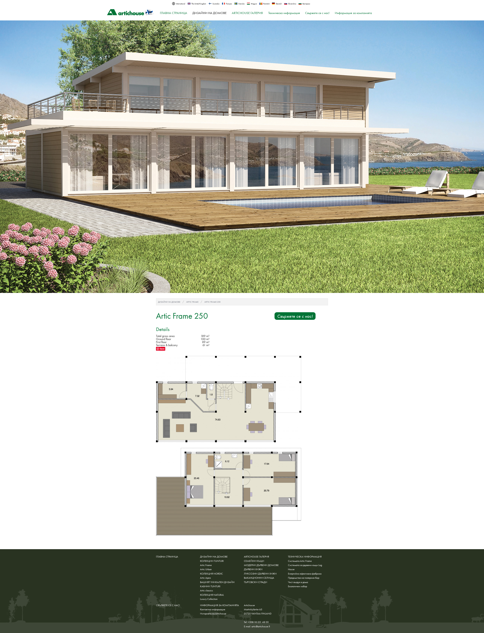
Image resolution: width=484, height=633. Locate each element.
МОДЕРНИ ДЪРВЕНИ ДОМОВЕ (261, 565)
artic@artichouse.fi (260, 626)
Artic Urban (206, 569)
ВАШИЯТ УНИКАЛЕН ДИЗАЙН (217, 582)
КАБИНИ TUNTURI (210, 586)
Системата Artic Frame (300, 561)
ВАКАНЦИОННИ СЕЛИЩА (259, 577)
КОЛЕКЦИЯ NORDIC (211, 573)
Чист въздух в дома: (298, 582)
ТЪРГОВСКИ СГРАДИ (255, 582)
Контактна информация (212, 609)
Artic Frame (192, 302)
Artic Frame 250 (212, 302)
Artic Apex (205, 577)
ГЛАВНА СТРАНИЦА (173, 13)
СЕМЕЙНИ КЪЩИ (254, 561)
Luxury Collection (209, 599)
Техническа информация (284, 13)
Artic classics (206, 590)
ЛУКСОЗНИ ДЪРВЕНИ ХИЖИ (260, 573)
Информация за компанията (353, 13)
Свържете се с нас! (317, 13)
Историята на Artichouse (213, 613)
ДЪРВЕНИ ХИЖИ (253, 569)
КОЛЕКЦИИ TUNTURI (212, 561)
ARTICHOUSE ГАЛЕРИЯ (247, 13)
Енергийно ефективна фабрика (304, 573)
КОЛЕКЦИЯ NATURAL (212, 594)
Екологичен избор (297, 586)
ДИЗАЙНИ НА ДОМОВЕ (209, 13)
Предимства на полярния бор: (304, 577)
